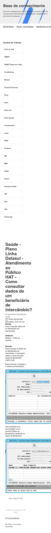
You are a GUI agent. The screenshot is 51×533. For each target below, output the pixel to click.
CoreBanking (9, 72)
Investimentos (9, 125)
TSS (5, 209)
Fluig (6, 95)
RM (5, 156)
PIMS (6, 140)
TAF (5, 194)
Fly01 (6, 102)
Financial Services (11, 87)
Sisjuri (6, 179)
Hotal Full (7, 110)
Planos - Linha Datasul (24, 26)
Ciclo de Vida (9, 49)
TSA (5, 201)
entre (15, 524)
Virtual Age (8, 217)
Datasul (7, 80)
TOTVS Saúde (8, 26)
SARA (6, 171)
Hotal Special (9, 118)
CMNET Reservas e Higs (13, 64)
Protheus (7, 148)
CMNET (7, 57)
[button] (16, 502)
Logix (6, 133)
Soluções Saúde (10, 186)
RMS (6, 163)
